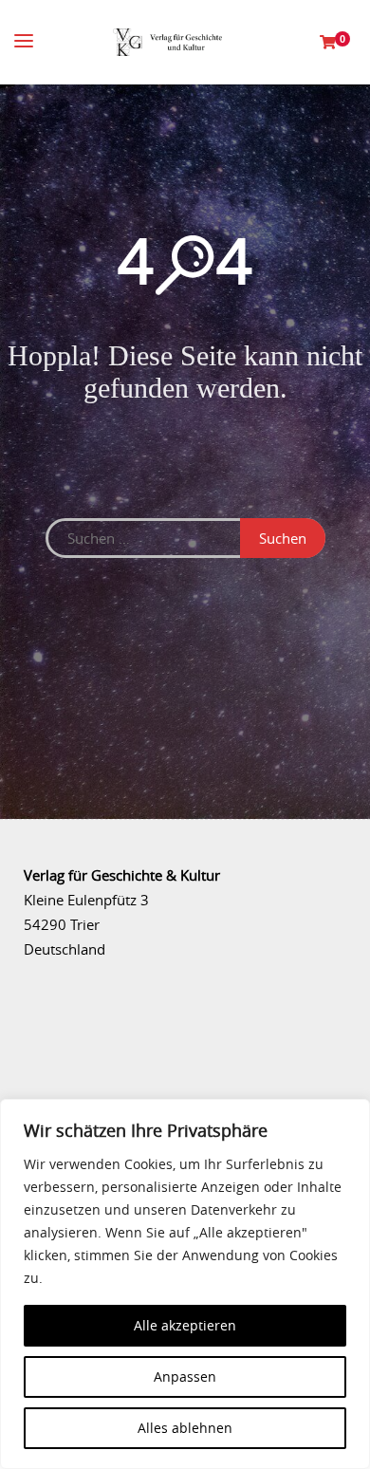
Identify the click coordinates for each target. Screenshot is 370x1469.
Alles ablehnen (185, 1428)
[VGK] (167, 42)
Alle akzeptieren (185, 1325)
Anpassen (185, 1376)
